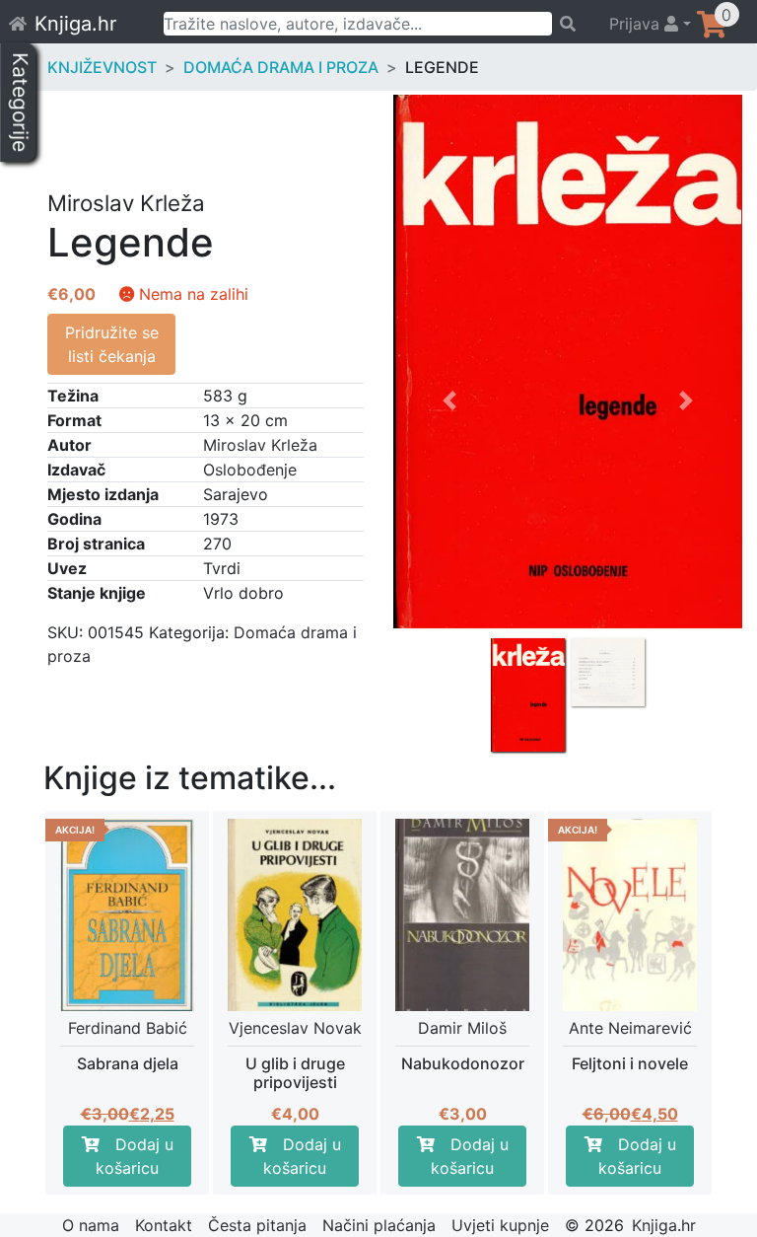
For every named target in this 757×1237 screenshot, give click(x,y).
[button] (449, 551)
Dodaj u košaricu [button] (134, 1156)
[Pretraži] (571, 23)
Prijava (636, 24)
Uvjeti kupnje (500, 1225)
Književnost (102, 67)
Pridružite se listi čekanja (112, 344)
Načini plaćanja (379, 1225)
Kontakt (163, 1225)
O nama (90, 1225)
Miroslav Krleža (260, 445)
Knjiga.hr (75, 24)
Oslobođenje (250, 469)
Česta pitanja (257, 1225)
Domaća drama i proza (280, 67)
